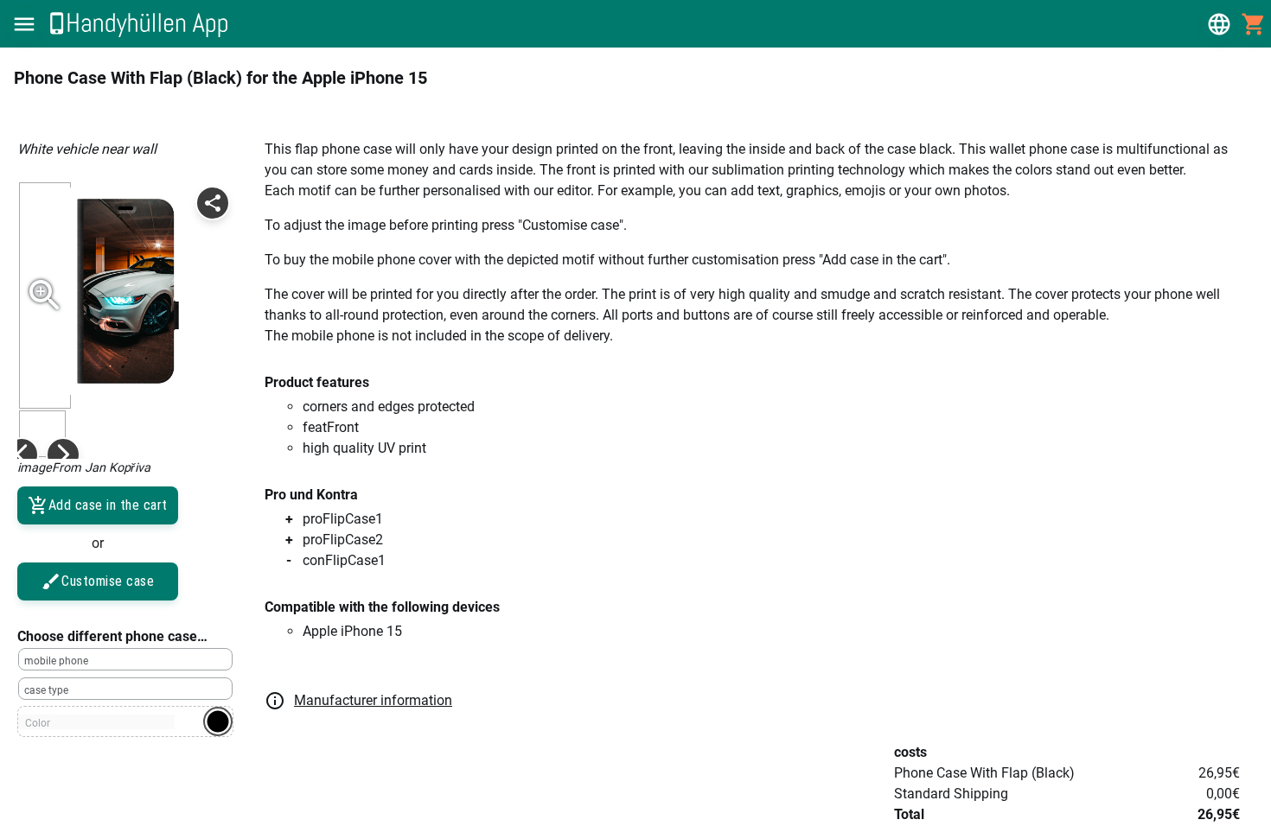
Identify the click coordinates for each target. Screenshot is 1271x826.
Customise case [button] (107, 581)
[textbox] (125, 659)
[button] (24, 24)
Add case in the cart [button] (108, 505)
